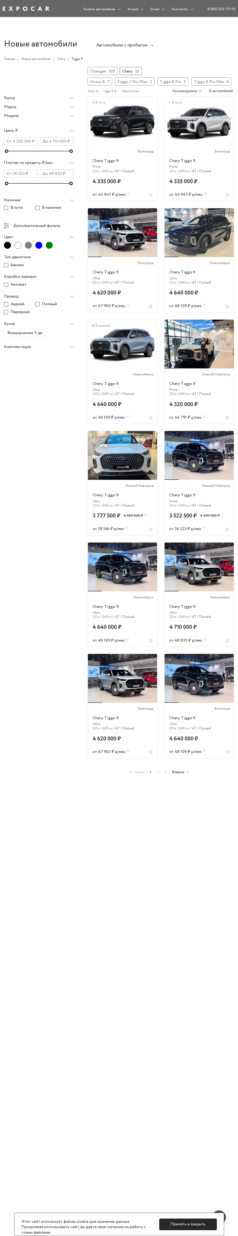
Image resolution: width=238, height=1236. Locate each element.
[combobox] (39, 98)
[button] (39, 132)
